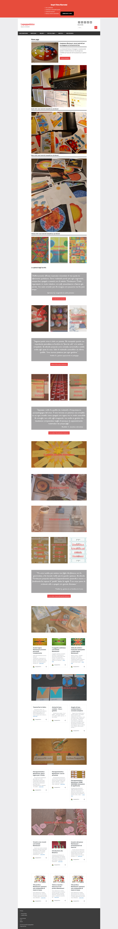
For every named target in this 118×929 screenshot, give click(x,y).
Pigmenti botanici (59, 619)
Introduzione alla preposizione (59, 751)
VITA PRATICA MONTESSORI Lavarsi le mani (78, 318)
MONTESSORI (33, 33)
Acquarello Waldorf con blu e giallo (59, 250)
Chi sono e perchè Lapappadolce (26, 924)
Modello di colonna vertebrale (59, 822)
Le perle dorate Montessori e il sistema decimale (78, 387)
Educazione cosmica (59, 519)
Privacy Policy (24, 913)
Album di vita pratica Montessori (59, 364)
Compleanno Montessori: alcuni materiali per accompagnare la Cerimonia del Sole (72, 44)
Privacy (21, 910)
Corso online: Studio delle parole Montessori (59, 596)
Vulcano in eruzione (59, 487)
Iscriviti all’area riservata (59, 298)
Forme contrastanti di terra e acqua (59, 687)
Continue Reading (65, 58)
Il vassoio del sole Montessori (59, 454)
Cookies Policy (24, 915)
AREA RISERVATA (69, 33)
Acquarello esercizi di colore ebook (78, 250)
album (21, 921)
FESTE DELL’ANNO (51, 33)
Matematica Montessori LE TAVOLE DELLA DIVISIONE (40, 387)
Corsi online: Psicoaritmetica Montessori (59, 433)
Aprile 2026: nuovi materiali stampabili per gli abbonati (44, 109)
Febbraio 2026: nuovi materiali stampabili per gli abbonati (45, 234)
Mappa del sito (23, 926)
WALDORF (42, 33)
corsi (21, 919)
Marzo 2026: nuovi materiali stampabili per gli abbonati (45, 155)
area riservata (23, 918)
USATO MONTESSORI (23, 33)
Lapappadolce (28, 24)
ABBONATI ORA (67, 13)
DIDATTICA (60, 33)
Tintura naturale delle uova (59, 318)
